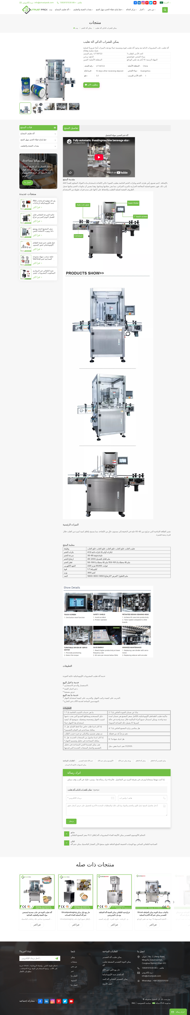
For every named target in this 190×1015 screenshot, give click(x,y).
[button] (173, 902)
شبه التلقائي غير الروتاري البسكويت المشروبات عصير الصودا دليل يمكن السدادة (44, 272)
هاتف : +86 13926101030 (71, 2)
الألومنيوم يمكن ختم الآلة (105, 761)
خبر (72, 971)
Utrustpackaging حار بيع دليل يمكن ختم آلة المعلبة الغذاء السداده (76, 913)
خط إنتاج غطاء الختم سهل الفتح (109, 10)
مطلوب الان (93, 85)
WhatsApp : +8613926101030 (155, 980)
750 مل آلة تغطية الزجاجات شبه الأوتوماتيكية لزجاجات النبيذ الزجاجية (44, 202)
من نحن (151, 10)
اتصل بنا (27, 183)
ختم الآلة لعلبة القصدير (86, 761)
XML (133, 1003)
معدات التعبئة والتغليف (82, 10)
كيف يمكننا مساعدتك (33, 160)
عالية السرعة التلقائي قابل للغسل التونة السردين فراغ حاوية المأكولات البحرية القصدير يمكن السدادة (43, 216)
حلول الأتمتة (107, 983)
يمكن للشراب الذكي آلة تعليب (80, 789)
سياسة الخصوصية (144, 1003)
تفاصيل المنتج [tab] (71, 128)
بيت (50, 10)
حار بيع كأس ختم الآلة (111, 970)
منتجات (74, 962)
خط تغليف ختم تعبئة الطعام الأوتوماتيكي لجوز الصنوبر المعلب (44, 244)
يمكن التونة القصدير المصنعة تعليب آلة (116, 963)
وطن (73, 957)
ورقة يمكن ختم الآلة (124, 761)
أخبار (141, 10)
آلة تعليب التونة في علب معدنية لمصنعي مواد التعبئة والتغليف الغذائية (37, 913)
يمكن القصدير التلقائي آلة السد (115, 979)
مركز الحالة (130, 10)
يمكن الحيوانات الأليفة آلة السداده (75, 765)
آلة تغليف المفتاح (62, 10)
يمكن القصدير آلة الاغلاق (158, 761)
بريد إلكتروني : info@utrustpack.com (38, 2)
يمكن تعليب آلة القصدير (111, 957)
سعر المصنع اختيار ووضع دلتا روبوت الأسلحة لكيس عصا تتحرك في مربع (43, 230)
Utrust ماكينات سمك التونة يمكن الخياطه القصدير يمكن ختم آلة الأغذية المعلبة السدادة (152, 913)
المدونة (74, 980)
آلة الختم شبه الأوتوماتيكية (113, 974)
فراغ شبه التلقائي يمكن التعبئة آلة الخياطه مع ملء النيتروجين (114, 913)
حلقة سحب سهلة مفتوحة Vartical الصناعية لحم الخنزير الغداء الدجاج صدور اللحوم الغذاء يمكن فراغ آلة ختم (44, 258)
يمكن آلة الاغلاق (141, 761)
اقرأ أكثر (37, 207)
